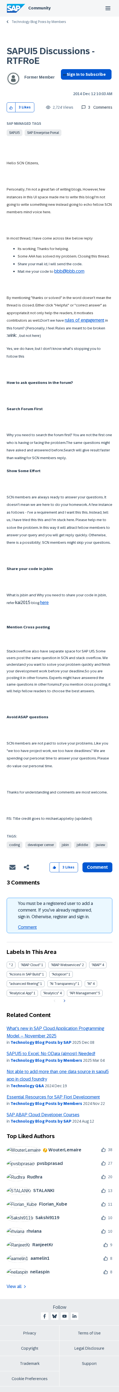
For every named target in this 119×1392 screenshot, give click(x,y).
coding (14, 845)
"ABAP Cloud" (30, 965)
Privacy (29, 1333)
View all (14, 1286)
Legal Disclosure (89, 1348)
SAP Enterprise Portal (43, 133)
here (44, 602)
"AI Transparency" (63, 984)
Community (39, 8)
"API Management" (83, 993)
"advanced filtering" (24, 984)
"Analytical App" (21, 993)
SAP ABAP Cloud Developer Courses (43, 1114)
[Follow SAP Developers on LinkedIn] (74, 1316)
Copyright (29, 1348)
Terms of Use (89, 1333)
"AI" (89, 984)
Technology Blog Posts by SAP (41, 1042)
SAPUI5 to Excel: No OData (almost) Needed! (51, 1053)
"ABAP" (96, 965)
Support (89, 1363)
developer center (41, 845)
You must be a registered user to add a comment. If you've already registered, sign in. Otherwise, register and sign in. (55, 910)
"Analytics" (51, 993)
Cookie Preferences (30, 1379)
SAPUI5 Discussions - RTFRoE (51, 56)
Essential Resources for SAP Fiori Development (53, 1097)
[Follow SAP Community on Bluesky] (54, 1316)
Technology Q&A (27, 1086)
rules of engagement (84, 320)
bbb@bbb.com (69, 271)
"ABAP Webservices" (66, 965)
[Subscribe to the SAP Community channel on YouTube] (64, 1316)
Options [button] (64, 84)
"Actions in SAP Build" (25, 974)
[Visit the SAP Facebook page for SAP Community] (44, 1316)
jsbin (65, 845)
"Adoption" (60, 974)
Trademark (30, 1363)
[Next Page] (64, 1001)
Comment (27, 927)
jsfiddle (82, 845)
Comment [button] (97, 867)
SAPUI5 (14, 133)
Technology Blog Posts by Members (39, 22)
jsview (100, 845)
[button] (11, 107)
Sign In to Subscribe (86, 74)
